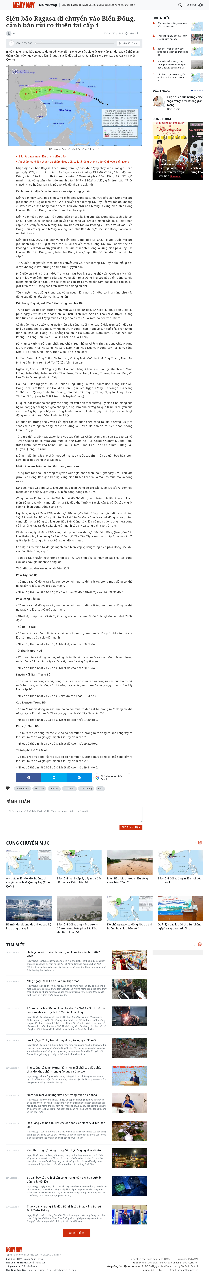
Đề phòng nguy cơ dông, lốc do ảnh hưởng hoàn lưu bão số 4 (172, 77)
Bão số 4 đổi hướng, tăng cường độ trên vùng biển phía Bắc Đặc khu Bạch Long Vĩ (172, 64)
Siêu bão (39, 788)
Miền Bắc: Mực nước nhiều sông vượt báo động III (127, 880)
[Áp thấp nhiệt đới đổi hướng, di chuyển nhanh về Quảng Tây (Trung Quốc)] (29, 862)
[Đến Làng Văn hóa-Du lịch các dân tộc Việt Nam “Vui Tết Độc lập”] (129, 1131)
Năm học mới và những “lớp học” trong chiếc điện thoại (62, 1095)
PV (14, 33)
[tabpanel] (178, 101)
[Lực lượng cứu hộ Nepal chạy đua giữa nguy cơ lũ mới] (129, 1048)
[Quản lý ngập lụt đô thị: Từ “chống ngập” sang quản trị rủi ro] (180, 908)
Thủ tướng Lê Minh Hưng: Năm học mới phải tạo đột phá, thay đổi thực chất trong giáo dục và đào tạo (64, 1069)
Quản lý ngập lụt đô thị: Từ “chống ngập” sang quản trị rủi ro (180, 926)
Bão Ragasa (23, 788)
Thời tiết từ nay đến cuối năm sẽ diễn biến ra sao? (172, 37)
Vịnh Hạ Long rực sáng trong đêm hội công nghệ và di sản (64, 1150)
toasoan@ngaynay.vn (187, 1269)
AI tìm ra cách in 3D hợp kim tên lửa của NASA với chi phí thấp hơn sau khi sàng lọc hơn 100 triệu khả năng (66, 1010)
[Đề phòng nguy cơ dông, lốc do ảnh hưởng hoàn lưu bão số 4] (197, 77)
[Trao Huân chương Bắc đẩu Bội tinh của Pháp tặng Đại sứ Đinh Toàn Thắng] (129, 1214)
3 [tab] (197, 90)
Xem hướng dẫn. (124, 790)
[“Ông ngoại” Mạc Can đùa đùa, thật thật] (129, 989)
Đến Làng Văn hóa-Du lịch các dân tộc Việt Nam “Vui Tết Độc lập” (66, 1125)
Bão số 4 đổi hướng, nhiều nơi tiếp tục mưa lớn (172, 25)
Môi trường (86, 788)
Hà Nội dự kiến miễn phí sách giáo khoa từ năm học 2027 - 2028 (64, 954)
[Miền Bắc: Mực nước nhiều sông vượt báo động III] (130, 862)
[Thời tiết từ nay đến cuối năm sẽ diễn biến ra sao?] (197, 39)
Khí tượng (69, 788)
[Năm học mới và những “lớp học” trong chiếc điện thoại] (129, 1103)
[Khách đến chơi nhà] (159, 101)
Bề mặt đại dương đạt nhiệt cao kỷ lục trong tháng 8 (28, 926)
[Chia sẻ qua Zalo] (79, 777)
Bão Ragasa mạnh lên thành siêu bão (42, 156)
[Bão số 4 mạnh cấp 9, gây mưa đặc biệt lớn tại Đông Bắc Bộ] (197, 51)
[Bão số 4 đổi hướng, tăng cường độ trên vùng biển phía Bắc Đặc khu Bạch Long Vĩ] (197, 64)
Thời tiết (54, 788)
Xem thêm (76, 1233)
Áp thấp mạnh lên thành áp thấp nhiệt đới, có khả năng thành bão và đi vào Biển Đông (74, 161)
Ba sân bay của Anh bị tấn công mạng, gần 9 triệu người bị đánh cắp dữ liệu (64, 1179)
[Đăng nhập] (200, 5)
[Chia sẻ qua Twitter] (54, 777)
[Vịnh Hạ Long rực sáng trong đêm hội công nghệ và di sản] (129, 1158)
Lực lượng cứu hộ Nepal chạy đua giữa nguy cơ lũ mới (61, 1040)
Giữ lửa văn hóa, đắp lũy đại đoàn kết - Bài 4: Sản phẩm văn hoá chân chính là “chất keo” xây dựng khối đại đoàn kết (170, 164)
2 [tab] (194, 90)
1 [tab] (191, 90)
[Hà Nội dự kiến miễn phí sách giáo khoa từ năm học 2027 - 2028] (129, 960)
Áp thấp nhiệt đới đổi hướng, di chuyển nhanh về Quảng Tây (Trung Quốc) (28, 882)
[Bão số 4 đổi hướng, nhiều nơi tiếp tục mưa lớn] (197, 26)
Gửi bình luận (131, 827)
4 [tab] (200, 90)
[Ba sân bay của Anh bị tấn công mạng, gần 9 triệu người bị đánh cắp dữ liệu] (129, 1186)
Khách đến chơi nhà (179, 99)
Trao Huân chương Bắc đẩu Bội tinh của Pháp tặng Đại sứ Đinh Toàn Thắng (64, 1208)
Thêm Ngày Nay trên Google (112, 778)
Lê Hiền (171, 103)
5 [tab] (202, 90)
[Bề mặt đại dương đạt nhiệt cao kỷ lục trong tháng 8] (29, 908)
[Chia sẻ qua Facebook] (28, 777)
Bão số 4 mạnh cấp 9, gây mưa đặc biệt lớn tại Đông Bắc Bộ (172, 51)
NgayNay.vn (23, 5)
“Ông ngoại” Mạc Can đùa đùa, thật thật (53, 981)
